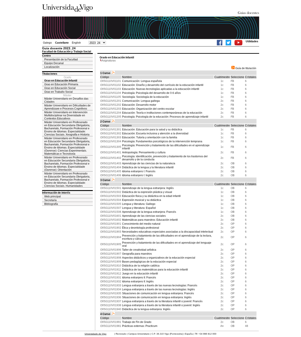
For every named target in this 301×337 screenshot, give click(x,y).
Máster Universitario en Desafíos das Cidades (66, 100)
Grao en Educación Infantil (60, 80)
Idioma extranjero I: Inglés (137, 175)
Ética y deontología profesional (140, 227)
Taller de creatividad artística (139, 249)
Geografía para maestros (137, 253)
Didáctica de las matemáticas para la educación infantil (155, 269)
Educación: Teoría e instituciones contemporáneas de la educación (162, 112)
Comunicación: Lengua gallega (141, 100)
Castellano (62, 42)
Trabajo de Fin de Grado (136, 322)
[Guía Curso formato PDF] (113, 73)
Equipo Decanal (54, 63)
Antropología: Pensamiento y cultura (143, 152)
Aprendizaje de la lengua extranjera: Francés (149, 211)
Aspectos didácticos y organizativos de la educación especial (158, 257)
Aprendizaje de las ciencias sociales (144, 215)
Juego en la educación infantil (140, 273)
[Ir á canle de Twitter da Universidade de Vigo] (228, 42)
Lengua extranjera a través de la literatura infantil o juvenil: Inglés (161, 305)
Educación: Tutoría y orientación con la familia (149, 137)
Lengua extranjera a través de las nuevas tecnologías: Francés (159, 285)
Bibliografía (51, 204)
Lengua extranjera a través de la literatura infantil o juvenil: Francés (162, 301)
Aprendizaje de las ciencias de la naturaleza (148, 163)
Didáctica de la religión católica (141, 265)
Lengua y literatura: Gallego (138, 204)
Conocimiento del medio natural (141, 223)
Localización (51, 67)
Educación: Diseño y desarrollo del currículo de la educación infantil (162, 85)
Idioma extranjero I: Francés (138, 171)
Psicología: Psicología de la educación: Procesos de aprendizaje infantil (165, 116)
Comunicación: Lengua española (142, 81)
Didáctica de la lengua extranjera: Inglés (146, 309)
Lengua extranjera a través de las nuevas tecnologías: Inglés (158, 289)
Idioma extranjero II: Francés (139, 277)
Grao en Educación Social (60, 88)
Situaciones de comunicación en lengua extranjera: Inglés (156, 297)
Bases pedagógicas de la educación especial (149, 261)
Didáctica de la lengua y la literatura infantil (148, 167)
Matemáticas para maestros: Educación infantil (150, 219)
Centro (46, 55)
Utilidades (252, 41)
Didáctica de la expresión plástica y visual (147, 192)
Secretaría (50, 200)
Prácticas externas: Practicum (139, 326)
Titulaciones (49, 73)
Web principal (52, 196)
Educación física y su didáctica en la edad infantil (151, 196)
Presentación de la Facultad (61, 59)
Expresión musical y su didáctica (141, 200)
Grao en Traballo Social (58, 91)
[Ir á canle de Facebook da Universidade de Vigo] (219, 42)
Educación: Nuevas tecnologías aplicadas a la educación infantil (160, 89)
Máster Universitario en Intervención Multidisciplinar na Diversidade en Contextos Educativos (65, 115)
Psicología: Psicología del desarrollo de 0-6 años (151, 92)
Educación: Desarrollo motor (139, 104)
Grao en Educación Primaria (61, 84)
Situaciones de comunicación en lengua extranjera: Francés (158, 293)
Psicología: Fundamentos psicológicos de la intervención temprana (162, 141)
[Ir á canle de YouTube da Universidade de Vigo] (238, 42)
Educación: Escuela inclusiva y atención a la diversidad (155, 133)
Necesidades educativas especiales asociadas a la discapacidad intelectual (167, 231)
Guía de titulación (245, 68)
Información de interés (56, 192)
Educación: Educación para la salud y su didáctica (152, 129)
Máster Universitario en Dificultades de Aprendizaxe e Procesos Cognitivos (67, 107)
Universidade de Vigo (95, 334)
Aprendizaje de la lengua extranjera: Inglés (148, 188)
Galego (47, 42)
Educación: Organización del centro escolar (148, 108)
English (76, 42)
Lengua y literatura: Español (139, 207)
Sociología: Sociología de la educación (145, 96)
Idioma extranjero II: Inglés (138, 281)
